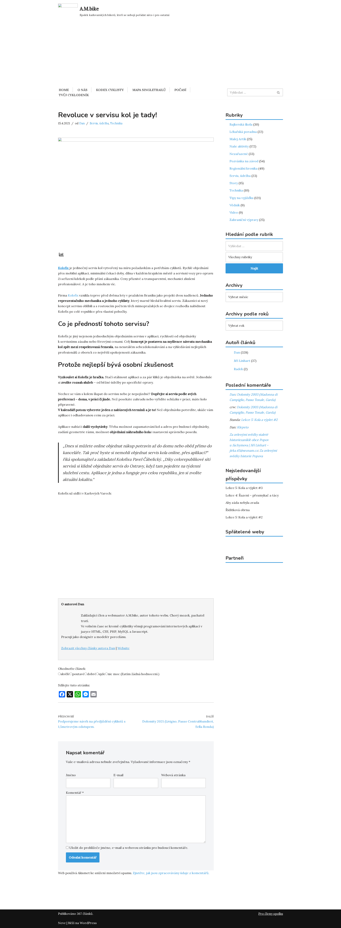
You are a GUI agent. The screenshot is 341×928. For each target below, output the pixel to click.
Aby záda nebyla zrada (242, 503)
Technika (116, 123)
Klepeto (242, 427)
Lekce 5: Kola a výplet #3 (244, 488)
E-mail (118, 775)
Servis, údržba (99, 123)
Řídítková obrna (238, 510)
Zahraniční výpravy (244, 220)
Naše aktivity (239, 146)
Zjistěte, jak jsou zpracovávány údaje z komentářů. (171, 873)
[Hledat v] (254, 246)
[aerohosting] (254, 627)
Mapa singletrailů (149, 90)
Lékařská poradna (243, 132)
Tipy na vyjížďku (241, 198)
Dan (82, 123)
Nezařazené (239, 154)
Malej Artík (238, 139)
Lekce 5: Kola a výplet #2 (259, 420)
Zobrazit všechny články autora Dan (88, 648)
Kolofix (73, 295)
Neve (62, 923)
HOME (64, 90)
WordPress (88, 923)
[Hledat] (278, 92)
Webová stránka (173, 775)
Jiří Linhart (241, 361)
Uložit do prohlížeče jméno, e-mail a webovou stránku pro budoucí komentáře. (128, 848)
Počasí (180, 90)
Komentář (75, 793)
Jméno (71, 775)
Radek (238, 369)
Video (234, 212)
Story (234, 183)
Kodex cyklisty (110, 90)
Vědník (235, 205)
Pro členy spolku (270, 914)
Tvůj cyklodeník (74, 95)
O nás (82, 90)
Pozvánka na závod (244, 161)
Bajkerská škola (241, 124)
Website (123, 648)
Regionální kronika (244, 168)
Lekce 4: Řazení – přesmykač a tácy (252, 495)
